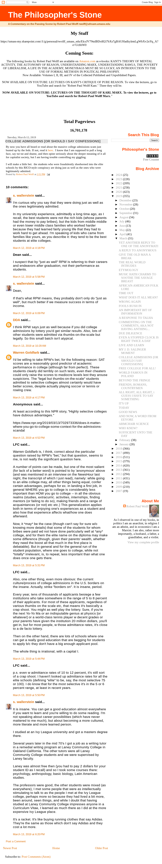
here (50, 150)
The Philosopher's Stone (55, 14)
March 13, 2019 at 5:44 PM (29, 658)
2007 (119, 491)
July (122, 221)
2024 (119, 175)
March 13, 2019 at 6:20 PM (29, 834)
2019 (119, 196)
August (124, 217)
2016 (119, 457)
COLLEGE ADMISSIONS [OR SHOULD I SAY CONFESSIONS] (138, 361)
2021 (119, 187)
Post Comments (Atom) (36, 856)
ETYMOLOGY (128, 270)
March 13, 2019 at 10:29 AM (29, 345)
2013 (119, 469)
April (123, 234)
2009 (119, 486)
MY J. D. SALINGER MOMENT (132, 351)
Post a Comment (16, 841)
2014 (119, 465)
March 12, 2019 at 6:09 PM (29, 313)
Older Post (101, 848)
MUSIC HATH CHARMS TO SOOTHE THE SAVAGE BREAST (137, 278)
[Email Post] (48, 174)
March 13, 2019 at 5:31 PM (29, 565)
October (124, 208)
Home (56, 848)
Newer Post (10, 848)
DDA (16, 320)
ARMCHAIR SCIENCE (134, 424)
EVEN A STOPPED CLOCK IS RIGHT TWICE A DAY (139, 339)
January (124, 444)
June (122, 225)
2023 (119, 179)
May (122, 230)
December (125, 200)
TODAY (124, 407)
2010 (119, 482)
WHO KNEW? (128, 428)
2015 (119, 461)
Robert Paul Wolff (137, 506)
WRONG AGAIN (130, 301)
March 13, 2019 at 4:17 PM (29, 397)
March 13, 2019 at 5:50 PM (29, 695)
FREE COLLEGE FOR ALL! (137, 368)
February (125, 440)
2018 (119, 448)
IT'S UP (124, 403)
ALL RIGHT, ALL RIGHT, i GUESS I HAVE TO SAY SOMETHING (136, 396)
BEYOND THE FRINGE (134, 380)
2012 (119, 474)
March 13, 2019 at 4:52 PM (29, 437)
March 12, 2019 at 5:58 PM (29, 276)
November (126, 204)
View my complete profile (143, 542)
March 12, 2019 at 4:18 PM (29, 247)
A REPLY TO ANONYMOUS (137, 250)
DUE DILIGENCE (130, 333)
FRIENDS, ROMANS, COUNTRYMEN (133, 386)
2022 (119, 183)
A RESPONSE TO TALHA (136, 317)
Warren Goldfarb (26, 352)
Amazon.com (87, 61)
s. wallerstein (23, 195)
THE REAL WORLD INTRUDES (132, 264)
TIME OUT (126, 293)
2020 (119, 191)
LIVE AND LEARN (131, 345)
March (123, 238)
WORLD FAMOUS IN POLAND (133, 374)
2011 (119, 478)
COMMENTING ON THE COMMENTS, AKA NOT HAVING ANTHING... (136, 325)
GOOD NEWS (128, 412)
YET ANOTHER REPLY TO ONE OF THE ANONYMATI (138, 244)
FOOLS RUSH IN (130, 306)
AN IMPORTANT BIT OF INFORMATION (135, 311)
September (126, 213)
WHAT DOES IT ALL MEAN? (138, 297)
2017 (119, 452)
